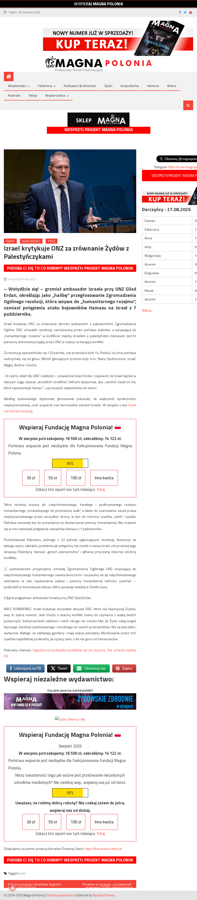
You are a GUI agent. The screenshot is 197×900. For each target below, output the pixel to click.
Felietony (45, 85)
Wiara (171, 85)
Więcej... (148, 310)
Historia (153, 85)
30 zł (31, 478)
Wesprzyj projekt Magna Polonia (98, 130)
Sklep (33, 95)
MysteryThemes (104, 895)
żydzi (22, 873)
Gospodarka (129, 85)
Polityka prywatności (61, 895)
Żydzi (108, 85)
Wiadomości (17, 85)
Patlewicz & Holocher (80, 85)
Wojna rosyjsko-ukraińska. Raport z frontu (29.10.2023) (35, 885)
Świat (10, 241)
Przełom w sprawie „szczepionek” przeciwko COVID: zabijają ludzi (107, 885)
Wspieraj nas (55, 95)
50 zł (53, 478)
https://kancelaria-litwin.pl (103, 848)
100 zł (76, 478)
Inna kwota (104, 478)
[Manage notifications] (12, 887)
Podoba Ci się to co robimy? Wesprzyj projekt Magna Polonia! (70, 268)
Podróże (14, 95)
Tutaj (100, 489)
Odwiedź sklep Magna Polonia (98, 120)
